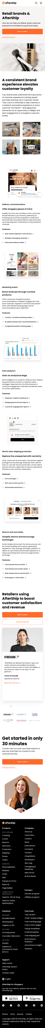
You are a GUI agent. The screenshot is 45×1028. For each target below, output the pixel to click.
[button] (9, 714)
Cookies (29, 1014)
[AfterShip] (9, 3)
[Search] (36, 3)
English (8, 979)
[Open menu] (41, 3)
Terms (12, 1014)
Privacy (5, 1014)
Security (20, 1014)
